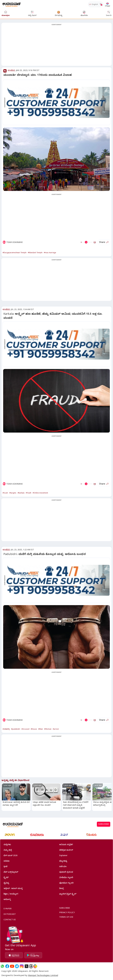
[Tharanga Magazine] (10, 834)
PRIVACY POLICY (67, 913)
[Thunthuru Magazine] (91, 834)
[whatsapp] (2, 966)
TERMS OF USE (66, 917)
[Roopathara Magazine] (37, 834)
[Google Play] (33, 955)
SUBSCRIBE (103, 824)
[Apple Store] (14, 955)
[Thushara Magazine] (64, 834)
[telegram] (16, 966)
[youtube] (12, 966)
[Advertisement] (56, 46)
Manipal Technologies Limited (43, 975)
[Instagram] (21, 966)
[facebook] (7, 966)
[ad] (58, 102)
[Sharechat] (35, 966)
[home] (11, 4)
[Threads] (31, 966)
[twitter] (26, 966)
